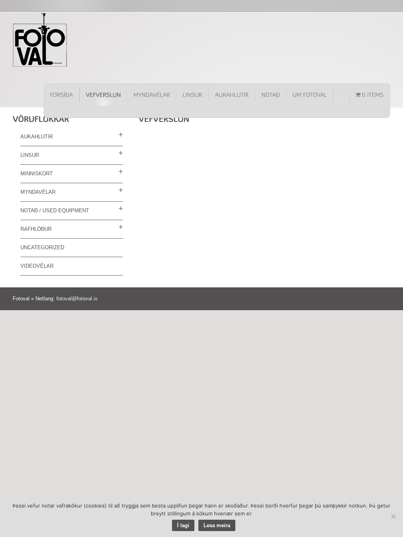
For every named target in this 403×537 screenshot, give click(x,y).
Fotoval (40, 39)
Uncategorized (42, 247)
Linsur (29, 155)
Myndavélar (37, 192)
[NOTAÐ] (270, 94)
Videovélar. (37, 266)
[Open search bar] (343, 100)
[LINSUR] (192, 94)
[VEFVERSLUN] (103, 94)
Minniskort (36, 174)
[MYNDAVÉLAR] (151, 94)
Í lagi (183, 525)
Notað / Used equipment (54, 210)
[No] (393, 516)
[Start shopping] (369, 94)
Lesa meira (216, 525)
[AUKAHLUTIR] (232, 94)
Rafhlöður (36, 229)
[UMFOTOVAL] (309, 94)
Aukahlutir (36, 137)
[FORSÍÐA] (61, 94)
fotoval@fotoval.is (77, 299)
